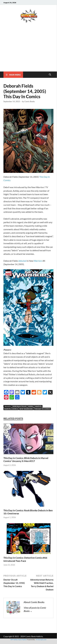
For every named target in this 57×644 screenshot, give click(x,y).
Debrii (30, 406)
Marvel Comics (11, 409)
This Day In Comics (42, 409)
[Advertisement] (28, 51)
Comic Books (29, 101)
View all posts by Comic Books (35, 609)
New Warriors (26, 409)
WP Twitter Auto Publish (18, 639)
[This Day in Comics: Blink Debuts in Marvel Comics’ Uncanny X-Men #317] (28, 439)
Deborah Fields (19, 406)
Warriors (38, 260)
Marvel (38, 406)
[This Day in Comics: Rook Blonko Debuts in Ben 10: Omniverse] (28, 489)
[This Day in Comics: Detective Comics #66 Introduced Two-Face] (28, 539)
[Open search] (50, 74)
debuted (22, 260)
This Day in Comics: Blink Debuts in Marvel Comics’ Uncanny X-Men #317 (25, 460)
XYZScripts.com (41, 639)
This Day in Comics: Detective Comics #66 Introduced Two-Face (25, 559)
